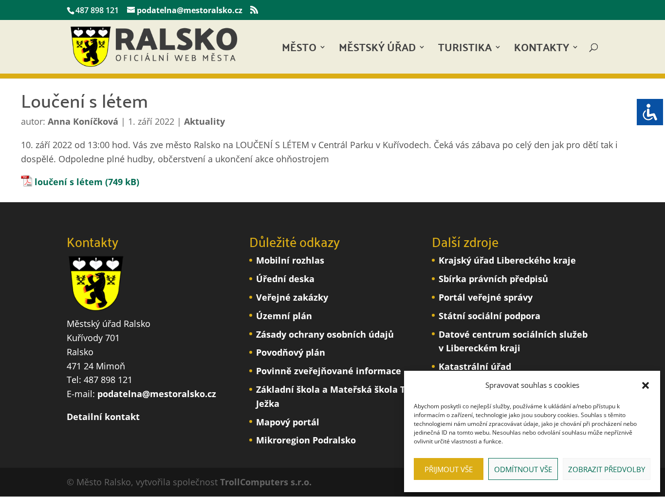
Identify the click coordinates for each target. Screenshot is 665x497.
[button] (645, 385)
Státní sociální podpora (489, 316)
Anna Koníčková (83, 121)
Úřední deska (285, 279)
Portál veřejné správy (486, 297)
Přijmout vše (449, 469)
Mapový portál (287, 422)
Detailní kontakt (103, 416)
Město (299, 50)
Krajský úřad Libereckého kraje (507, 260)
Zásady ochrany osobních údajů (325, 334)
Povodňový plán (290, 352)
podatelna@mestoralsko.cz (156, 394)
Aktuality (204, 121)
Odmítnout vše (523, 469)
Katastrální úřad (475, 366)
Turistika (465, 50)
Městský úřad (377, 50)
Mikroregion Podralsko (306, 440)
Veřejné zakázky (292, 297)
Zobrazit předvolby (606, 469)
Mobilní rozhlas (290, 260)
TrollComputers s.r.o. (266, 482)
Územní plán (284, 316)
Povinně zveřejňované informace (328, 371)
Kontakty (541, 50)
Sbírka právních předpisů (493, 279)
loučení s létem (69, 182)
